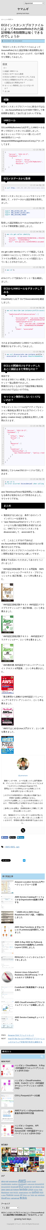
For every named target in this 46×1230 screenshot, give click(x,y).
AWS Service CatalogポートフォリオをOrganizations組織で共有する (29, 899)
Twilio (32, 1195)
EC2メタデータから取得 (14, 74)
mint (11, 1192)
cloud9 (34, 1181)
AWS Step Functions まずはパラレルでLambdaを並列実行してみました (29, 929)
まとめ (7, 91)
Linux (30, 1189)
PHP (30, 1192)
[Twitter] (23, 830)
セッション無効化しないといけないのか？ (19, 86)
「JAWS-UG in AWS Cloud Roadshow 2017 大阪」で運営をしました (29, 914)
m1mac (36, 1190)
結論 (6, 71)
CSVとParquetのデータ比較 (27, 1095)
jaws (3, 1189)
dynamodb (14, 1187)
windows (41, 1195)
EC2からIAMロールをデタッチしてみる (20, 77)
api (7, 1181)
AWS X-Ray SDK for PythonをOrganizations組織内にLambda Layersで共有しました (29, 944)
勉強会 (23, 1198)
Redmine (9, 1195)
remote (17, 1195)
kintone (16, 1190)
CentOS (28, 1181)
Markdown (5, 1192)
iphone (37, 1187)
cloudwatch (22, 1184)
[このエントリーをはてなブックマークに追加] (24, 860)
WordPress (5, 1198)
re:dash (3, 1195)
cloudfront (15, 1184)
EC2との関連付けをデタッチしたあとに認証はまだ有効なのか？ (19, 81)
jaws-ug (9, 1189)
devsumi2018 (39, 1184)
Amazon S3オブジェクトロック (21, 1035)
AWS (7, 847)
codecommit (30, 1184)
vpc (36, 1195)
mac (41, 1189)
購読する (7, 1051)
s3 (21, 1195)
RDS (41, 1192)
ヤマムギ (23, 9)
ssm (28, 1195)
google (26, 1187)
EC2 (21, 1186)
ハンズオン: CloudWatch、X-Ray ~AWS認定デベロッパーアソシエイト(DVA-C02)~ (30, 1068)
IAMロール (14, 71)
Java (42, 1187)
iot (34, 1187)
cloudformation (6, 1184)
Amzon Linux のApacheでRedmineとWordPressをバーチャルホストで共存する (29, 975)
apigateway (13, 1181)
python (35, 1192)
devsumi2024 (5, 1187)
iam (17, 847)
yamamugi (15, 1198)
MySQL (15, 1192)
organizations (23, 1192)
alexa (3, 1181)
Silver (25, 1195)
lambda (23, 1189)
